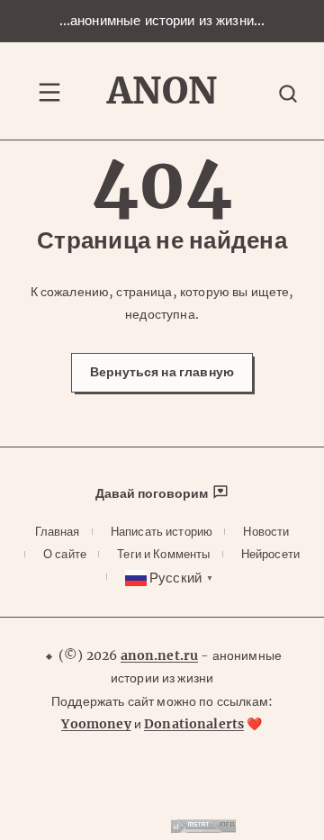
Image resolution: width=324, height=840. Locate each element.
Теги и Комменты (163, 554)
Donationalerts (194, 724)
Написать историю (161, 531)
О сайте (64, 554)
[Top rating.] (203, 828)
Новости (266, 531)
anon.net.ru (160, 655)
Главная (57, 531)
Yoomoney (95, 724)
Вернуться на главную (162, 372)
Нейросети (270, 554)
